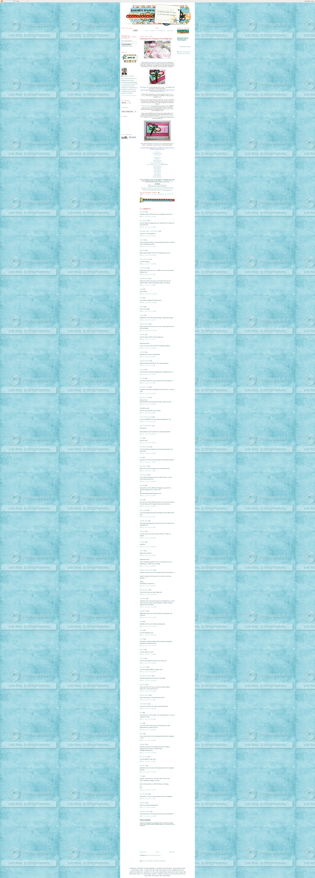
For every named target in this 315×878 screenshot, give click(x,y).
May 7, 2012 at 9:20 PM (148, 816)
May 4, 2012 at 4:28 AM (148, 236)
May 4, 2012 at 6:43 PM (148, 442)
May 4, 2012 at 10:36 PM (148, 617)
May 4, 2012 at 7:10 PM (147, 462)
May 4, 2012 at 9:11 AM (147, 274)
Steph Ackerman (157, 160)
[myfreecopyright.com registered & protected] (185, 53)
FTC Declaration (161, 30)
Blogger (189, 46)
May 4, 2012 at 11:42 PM (148, 663)
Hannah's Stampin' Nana (146, 570)
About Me (170, 30)
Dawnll (141, 306)
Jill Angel (142, 485)
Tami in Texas (143, 475)
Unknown (142, 212)
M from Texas (143, 756)
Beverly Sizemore (157, 177)
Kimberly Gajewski (145, 811)
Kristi (141, 723)
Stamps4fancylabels (152, 117)
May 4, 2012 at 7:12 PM (147, 471)
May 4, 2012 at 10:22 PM (148, 594)
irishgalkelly (143, 611)
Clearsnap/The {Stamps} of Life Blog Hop (156, 39)
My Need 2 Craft (144, 387)
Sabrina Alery (157, 157)
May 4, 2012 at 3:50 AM (148, 227)
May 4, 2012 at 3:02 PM (148, 348)
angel (141, 499)
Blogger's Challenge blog (165, 181)
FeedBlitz (130, 46)
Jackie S (142, 658)
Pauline (142, 315)
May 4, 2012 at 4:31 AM (147, 246)
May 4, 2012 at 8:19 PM (147, 527)
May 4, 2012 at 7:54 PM (148, 506)
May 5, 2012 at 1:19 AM (147, 700)
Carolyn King (143, 268)
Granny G (142, 531)
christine (142, 378)
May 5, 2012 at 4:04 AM (148, 719)
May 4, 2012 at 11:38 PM (148, 654)
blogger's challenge (150, 194)
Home (146, 30)
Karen (141, 630)
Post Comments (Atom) (154, 855)
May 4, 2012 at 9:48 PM (148, 566)
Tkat (141, 298)
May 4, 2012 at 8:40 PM (148, 538)
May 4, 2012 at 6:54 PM (148, 453)
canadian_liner (144, 521)
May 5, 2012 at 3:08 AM (148, 708)
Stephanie (142, 803)
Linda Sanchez (144, 704)
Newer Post (143, 852)
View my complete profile (129, 95)
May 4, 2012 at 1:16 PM (147, 339)
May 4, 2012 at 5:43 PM (147, 421)
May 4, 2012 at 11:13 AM (148, 320)
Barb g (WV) (143, 510)
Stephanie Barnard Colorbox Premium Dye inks (162, 90)
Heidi (141, 621)
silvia (141, 289)
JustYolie (142, 352)
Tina (141, 776)
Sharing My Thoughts (146, 676)
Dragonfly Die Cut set (169, 109)
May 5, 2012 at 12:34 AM (148, 680)
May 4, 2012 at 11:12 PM (148, 645)
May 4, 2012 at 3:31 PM (147, 383)
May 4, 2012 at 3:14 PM (147, 357)
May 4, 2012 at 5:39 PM (148, 413)
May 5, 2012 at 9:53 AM (148, 740)
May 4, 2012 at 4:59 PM (148, 393)
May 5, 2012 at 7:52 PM (148, 772)
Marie (141, 733)
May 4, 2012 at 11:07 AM (148, 311)
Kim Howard (150, 164)
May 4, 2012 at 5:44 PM (148, 434)
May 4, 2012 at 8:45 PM (148, 546)
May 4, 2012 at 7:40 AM (148, 264)
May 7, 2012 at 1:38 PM (147, 807)
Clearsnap (162, 62)
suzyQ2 (142, 240)
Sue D (141, 639)
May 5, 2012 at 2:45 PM (148, 761)
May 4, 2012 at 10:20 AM (148, 294)
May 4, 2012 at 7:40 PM (148, 481)
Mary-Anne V (143, 466)
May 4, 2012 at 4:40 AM (148, 255)
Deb (141, 457)
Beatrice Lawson (144, 695)
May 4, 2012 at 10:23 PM (148, 607)
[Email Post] (158, 192)
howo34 (142, 369)
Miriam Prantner (144, 324)
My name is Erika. (144, 447)
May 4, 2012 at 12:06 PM (148, 330)
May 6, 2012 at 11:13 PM (148, 798)
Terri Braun (143, 598)
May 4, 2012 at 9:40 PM (148, 555)
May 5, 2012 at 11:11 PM (147, 790)
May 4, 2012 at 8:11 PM (147, 517)
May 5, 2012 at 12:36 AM (148, 691)
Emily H (142, 649)
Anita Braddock (144, 278)
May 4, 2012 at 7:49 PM (148, 495)
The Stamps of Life (153, 62)
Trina (141, 438)
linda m (142, 550)
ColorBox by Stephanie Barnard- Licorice (150, 187)
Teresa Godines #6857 (146, 417)
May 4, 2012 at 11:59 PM (148, 671)
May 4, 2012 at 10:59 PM (148, 626)
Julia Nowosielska (144, 361)
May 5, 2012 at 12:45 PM (148, 752)
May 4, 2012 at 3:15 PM (147, 365)
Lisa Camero (143, 667)
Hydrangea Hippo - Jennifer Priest (149, 231)
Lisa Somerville (144, 794)
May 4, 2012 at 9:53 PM (148, 586)
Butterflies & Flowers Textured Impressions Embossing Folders (155, 105)
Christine (142, 542)
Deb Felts (157, 159)
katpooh (142, 334)
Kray (141, 712)
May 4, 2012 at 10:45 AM (148, 302)
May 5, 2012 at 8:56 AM (148, 729)
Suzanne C (143, 765)
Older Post (172, 852)
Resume (152, 30)
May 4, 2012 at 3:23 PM (147, 374)
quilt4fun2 (142, 684)
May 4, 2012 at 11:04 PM (148, 635)
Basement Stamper (128, 76)
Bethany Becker (144, 590)
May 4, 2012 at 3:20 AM (148, 216)
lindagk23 (142, 744)
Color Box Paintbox (146, 106)
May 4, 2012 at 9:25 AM (148, 285)
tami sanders (143, 220)
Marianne (142, 250)
